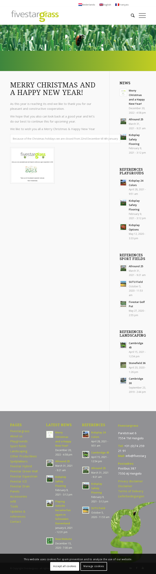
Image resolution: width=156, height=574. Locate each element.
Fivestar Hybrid (21, 466)
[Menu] (140, 15)
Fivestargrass (19, 431)
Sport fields (18, 446)
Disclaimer (125, 486)
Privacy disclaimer (130, 481)
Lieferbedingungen (131, 496)
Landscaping (18, 451)
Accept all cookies (64, 566)
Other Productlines (23, 456)
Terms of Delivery (130, 491)
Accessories (18, 496)
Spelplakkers (19, 461)
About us (16, 436)
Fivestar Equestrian (23, 476)
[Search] (131, 15)
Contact (15, 521)
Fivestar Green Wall (24, 471)
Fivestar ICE (18, 481)
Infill (13, 501)
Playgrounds (19, 441)
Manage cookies (93, 566)
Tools (14, 506)
